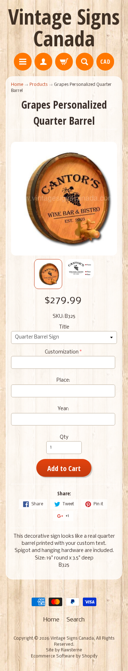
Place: (63, 380)
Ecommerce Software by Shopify (64, 656)
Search (75, 619)
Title (64, 327)
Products (39, 84)
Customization (62, 352)
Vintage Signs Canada (64, 27)
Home (17, 84)
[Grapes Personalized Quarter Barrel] (48, 274)
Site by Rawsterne (64, 650)
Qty (64, 437)
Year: (63, 409)
